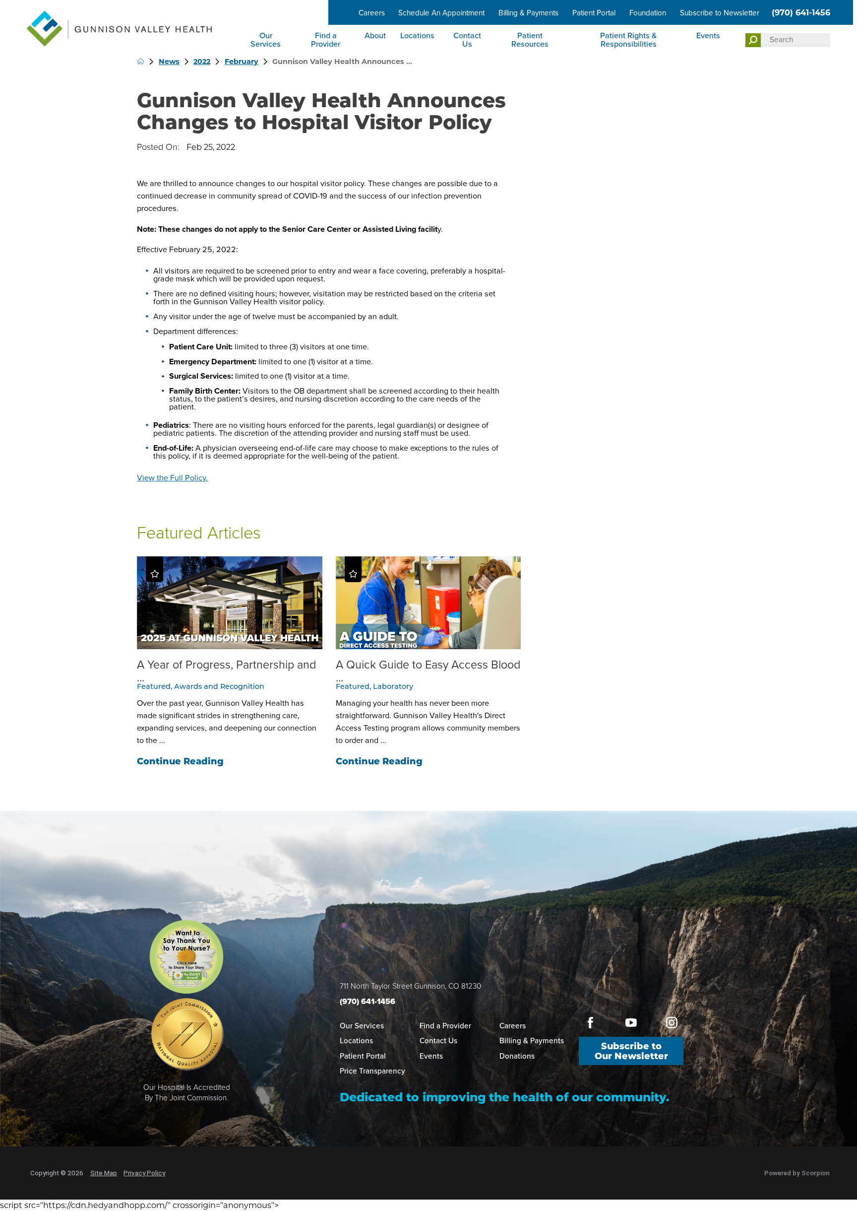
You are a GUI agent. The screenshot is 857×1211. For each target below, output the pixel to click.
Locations (417, 35)
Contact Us (467, 39)
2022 (201, 61)
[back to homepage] (140, 61)
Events (708, 35)
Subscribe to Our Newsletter (631, 1051)
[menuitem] (267, 41)
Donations (517, 1056)
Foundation (647, 12)
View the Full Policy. (172, 477)
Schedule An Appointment (441, 12)
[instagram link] (671, 1022)
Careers (372, 12)
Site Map (103, 1173)
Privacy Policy (144, 1173)
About (375, 35)
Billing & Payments (528, 12)
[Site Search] (753, 40)
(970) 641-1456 (801, 12)
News (169, 61)
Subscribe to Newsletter (719, 12)
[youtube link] (631, 1022)
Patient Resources (530, 39)
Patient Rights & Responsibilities (628, 39)
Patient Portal (593, 12)
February (241, 61)
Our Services (265, 39)
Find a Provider (325, 39)
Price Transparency (372, 1071)
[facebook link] (591, 1022)
